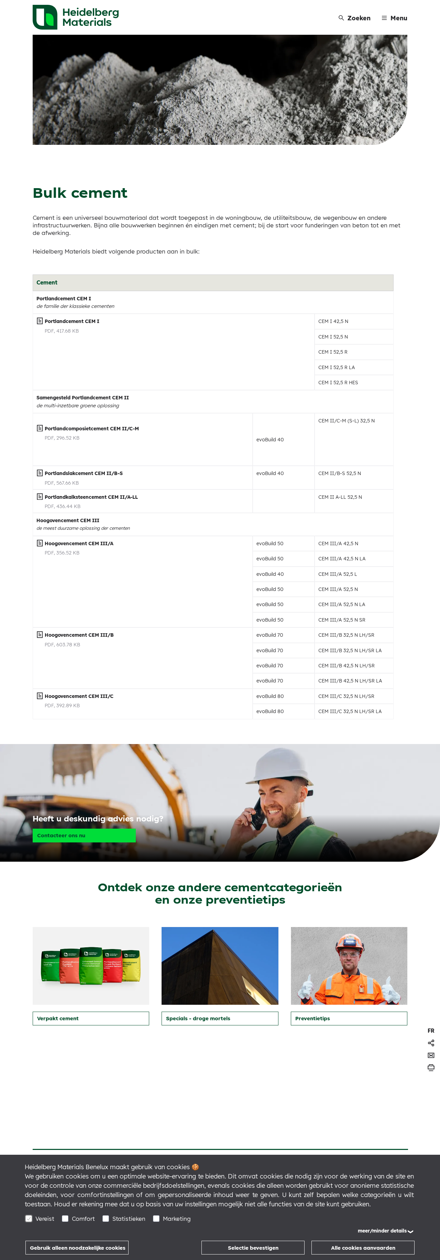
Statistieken (128, 1218)
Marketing (177, 1218)
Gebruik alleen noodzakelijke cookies (77, 1248)
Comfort (83, 1218)
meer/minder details (382, 1231)
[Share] (431, 1043)
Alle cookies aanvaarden (363, 1248)
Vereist (44, 1218)
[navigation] (431, 1030)
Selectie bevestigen (253, 1248)
